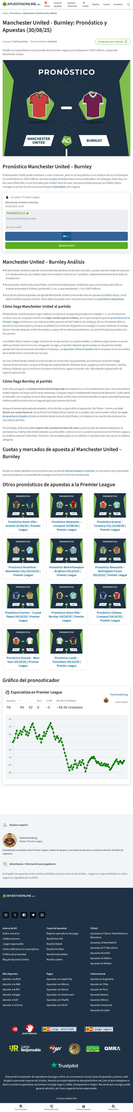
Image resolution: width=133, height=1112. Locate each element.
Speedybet (59, 187)
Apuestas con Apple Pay (59, 979)
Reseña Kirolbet (55, 949)
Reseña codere (55, 959)
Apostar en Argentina (101, 979)
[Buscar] (128, 5)
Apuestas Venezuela (101, 1005)
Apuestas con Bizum (57, 989)
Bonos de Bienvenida (52, 1109)
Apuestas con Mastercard (60, 994)
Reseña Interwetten (57, 954)
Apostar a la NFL (11, 989)
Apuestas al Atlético (101, 958)
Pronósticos (15, 13)
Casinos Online (113, 1109)
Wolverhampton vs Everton (80, 471)
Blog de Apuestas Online (16, 959)
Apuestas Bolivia (99, 994)
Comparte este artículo (110, 41)
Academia (118, 4)
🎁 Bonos (47, 4)
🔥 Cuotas (86, 4)
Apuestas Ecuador (100, 1010)
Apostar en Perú (99, 989)
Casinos (106, 4)
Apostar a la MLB (12, 979)
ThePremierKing (20, 41)
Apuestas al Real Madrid (103, 942)
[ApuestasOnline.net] (22, 4)
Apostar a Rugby (11, 994)
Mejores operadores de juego (63, 933)
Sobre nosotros (11, 933)
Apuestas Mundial (100, 953)
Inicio (5, 13)
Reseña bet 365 (55, 938)
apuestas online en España (78, 349)
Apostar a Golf (10, 1000)
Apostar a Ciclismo (13, 1005)
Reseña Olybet (54, 944)
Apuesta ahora (67, 245)
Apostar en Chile (99, 984)
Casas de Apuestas (58, 4)
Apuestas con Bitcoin (58, 984)
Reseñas (95, 4)
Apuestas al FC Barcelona (104, 948)
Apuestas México (99, 1000)
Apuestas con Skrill (57, 1005)
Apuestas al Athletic (101, 963)
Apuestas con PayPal (58, 1000)
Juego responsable (13, 944)
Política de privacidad (14, 954)
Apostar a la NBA (11, 984)
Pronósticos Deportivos (83, 1109)
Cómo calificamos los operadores (21, 949)
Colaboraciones (11, 938)
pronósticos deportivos (111, 299)
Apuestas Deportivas (72, 4)
